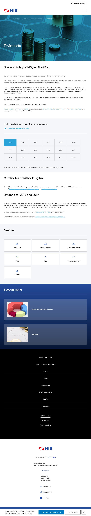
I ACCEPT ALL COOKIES (51, 512)
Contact (45, 371)
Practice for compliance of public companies (24, 189)
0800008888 (52, 457)
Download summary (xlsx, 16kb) (19, 128)
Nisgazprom (45, 385)
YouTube (46, 498)
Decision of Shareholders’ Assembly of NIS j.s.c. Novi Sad (62, 109)
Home (6, 19)
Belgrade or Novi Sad (43, 212)
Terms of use (45, 416)
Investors (17, 19)
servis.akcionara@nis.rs (49, 189)
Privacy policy (45, 425)
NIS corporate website (78, 3)
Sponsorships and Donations (45, 364)
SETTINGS (73, 512)
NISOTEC (45, 399)
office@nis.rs (45, 471)
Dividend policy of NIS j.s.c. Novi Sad (16, 109)
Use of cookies (26, 513)
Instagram (47, 492)
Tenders (45, 378)
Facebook (47, 486)
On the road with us (45, 392)
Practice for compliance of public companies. (50, 217)
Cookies (45, 420)
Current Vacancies (45, 357)
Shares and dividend (33, 19)
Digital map (46, 406)
